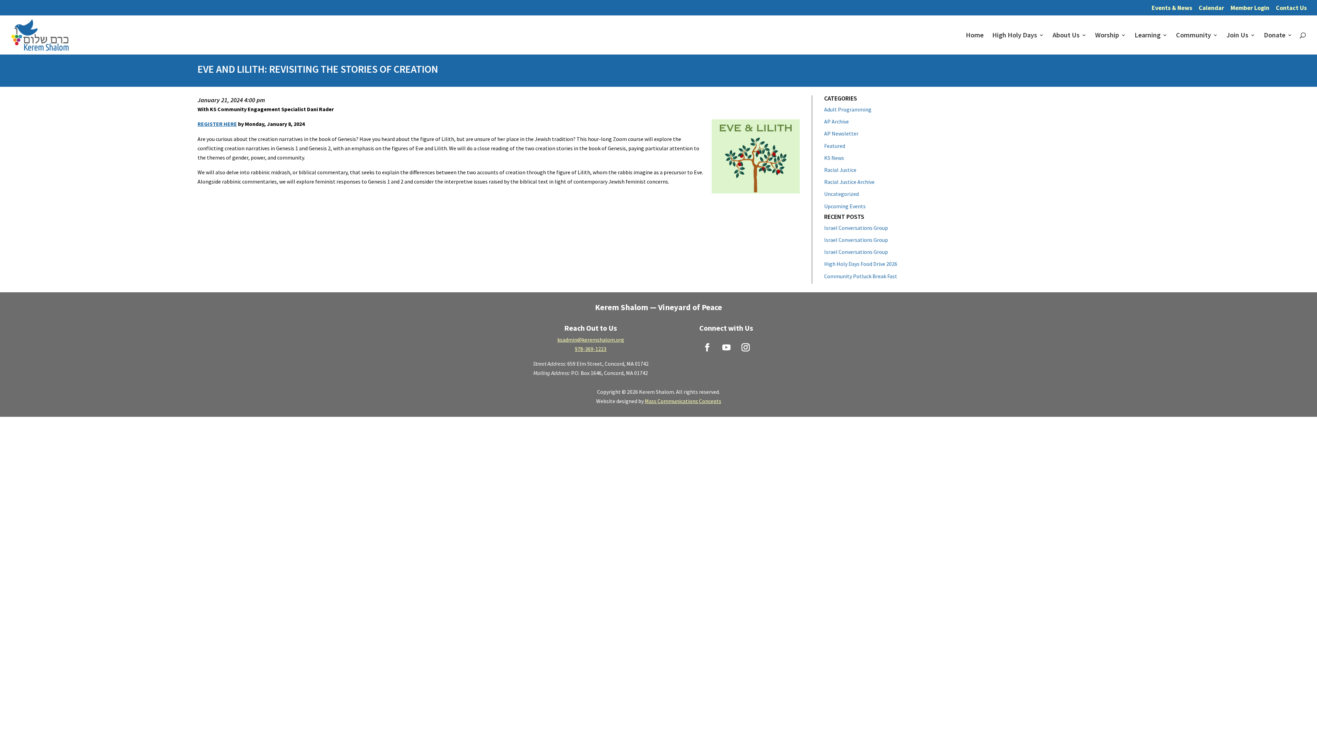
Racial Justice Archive (849, 181)
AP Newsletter (841, 133)
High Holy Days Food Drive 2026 (860, 263)
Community (1193, 36)
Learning (1148, 36)
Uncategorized (841, 193)
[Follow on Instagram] (745, 347)
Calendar (1211, 8)
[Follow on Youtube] (726, 347)
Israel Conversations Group (856, 227)
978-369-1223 (590, 348)
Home (975, 36)
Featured (834, 145)
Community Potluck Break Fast (860, 276)
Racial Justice (840, 169)
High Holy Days (1014, 36)
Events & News (1172, 8)
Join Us (1237, 36)
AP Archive (836, 121)
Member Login (1250, 8)
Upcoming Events (845, 206)
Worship (1107, 36)
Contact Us (1291, 8)
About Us (1066, 36)
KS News (834, 157)
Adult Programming (847, 109)
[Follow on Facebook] (707, 347)
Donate (1274, 36)
